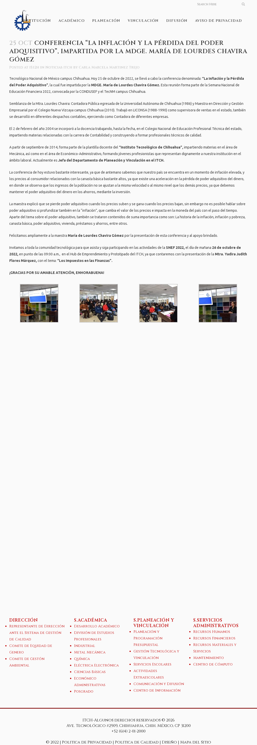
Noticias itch (58, 67)
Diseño (169, 742)
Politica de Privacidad (87, 742)
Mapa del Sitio (195, 742)
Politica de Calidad (137, 742)
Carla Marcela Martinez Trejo (109, 67)
